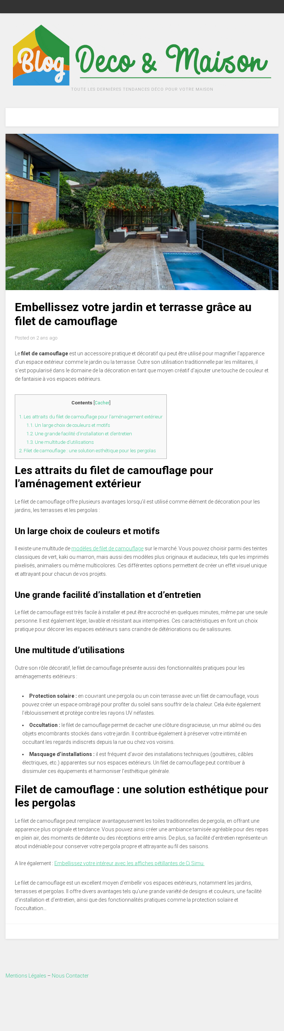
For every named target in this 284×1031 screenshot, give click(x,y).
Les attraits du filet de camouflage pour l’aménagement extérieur (91, 416)
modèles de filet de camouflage (107, 548)
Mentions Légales (26, 976)
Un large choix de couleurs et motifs (68, 425)
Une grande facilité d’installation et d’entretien (79, 433)
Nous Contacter (70, 976)
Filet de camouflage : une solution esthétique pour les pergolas (87, 450)
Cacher (102, 402)
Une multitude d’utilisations (60, 442)
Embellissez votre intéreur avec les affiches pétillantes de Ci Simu (129, 863)
